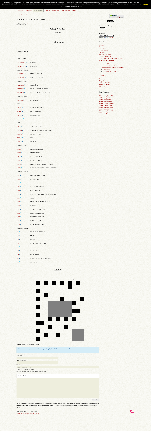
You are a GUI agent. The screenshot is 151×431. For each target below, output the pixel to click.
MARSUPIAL (21, 77)
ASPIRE (19, 107)
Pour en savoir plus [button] (76, 6)
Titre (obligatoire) (21, 365)
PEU (18, 209)
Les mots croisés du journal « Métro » (110, 64)
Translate (110, 37)
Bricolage (101, 52)
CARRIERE (20, 85)
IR (18, 232)
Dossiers (101, 47)
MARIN (19, 130)
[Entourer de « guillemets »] (28, 376)
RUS (18, 213)
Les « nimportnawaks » (105, 56)
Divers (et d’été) (38, 10)
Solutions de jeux (34, 15)
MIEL (19, 160)
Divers (102, 75)
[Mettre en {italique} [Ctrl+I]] (20, 376)
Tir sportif (101, 81)
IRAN (19, 156)
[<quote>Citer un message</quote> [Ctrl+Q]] (25, 376)
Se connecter (26, 413)
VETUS (19, 141)
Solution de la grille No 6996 (106, 103)
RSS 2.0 (37, 413)
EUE (18, 190)
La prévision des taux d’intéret (106, 60)
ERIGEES (20, 100)
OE (18, 250)
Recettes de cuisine (104, 50)
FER (18, 198)
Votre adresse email (21, 360)
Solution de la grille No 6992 (106, 111)
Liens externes (55, 10)
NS (18, 247)
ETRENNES (20, 89)
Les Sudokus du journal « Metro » (109, 66)
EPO (18, 187)
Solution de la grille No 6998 (106, 99)
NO (18, 243)
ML (18, 235)
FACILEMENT (21, 62)
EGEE (19, 153)
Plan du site (19, 413)
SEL (18, 220)
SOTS (19, 168)
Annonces (47, 10)
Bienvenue (20, 10)
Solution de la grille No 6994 (106, 107)
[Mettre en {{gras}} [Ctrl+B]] (18, 376)
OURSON (20, 119)
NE (18, 239)
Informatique (102, 49)
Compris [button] (145, 4)
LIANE (19, 126)
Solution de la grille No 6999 (106, 97)
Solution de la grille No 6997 (106, 101)
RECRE (19, 134)
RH (18, 254)
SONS (19, 164)
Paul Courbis (30, 24)
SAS (18, 217)
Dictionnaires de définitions (109, 71)
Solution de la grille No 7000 (106, 96)
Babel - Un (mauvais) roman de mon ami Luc (110, 58)
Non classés (102, 86)
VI (18, 262)
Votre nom (19, 355)
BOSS (19, 149)
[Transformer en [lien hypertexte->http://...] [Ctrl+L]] (23, 376)
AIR (18, 175)
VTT (18, 224)
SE (18, 258)
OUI (18, 202)
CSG (18, 183)
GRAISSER (20, 92)
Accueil (18, 15)
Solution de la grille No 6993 (106, 109)
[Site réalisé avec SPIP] (132, 413)
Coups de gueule (103, 79)
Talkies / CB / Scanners (105, 84)
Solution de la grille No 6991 (106, 113)
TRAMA (19, 138)
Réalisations (29, 10)
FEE (18, 194)
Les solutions (63, 15)
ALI (18, 179)
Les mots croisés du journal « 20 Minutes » (48, 15)
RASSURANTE (21, 66)
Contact (74, 10)
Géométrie (101, 45)
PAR (18, 205)
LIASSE (19, 115)
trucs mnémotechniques (105, 54)
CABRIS (19, 111)
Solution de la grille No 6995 (106, 105)
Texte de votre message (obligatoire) (25, 369)
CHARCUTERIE (21, 55)
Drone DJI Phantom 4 (104, 82)
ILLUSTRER (20, 74)
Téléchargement (66, 10)
